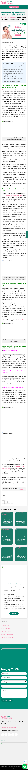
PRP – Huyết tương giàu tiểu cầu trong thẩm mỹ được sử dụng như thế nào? (7, 557)
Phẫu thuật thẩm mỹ (6, 631)
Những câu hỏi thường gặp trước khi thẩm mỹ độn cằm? (13, 74)
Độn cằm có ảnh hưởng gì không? (12, 81)
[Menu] (26, 2)
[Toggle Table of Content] (23, 64)
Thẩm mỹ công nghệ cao (7, 637)
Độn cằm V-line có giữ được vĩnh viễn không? (13, 79)
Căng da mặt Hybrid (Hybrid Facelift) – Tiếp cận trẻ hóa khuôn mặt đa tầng (21, 557)
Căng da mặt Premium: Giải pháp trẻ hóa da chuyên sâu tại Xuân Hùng (7, 521)
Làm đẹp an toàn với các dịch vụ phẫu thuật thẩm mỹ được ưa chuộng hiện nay (21, 539)
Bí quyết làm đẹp (5, 628)
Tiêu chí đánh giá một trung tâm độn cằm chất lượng (13, 66)
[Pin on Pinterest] (12, 502)
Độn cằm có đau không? (10, 76)
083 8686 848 (12, 727)
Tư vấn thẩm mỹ (11, 17)
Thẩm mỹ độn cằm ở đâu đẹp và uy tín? (13, 69)
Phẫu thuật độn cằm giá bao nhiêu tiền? (12, 71)
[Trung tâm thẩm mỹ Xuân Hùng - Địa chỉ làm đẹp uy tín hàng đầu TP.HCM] (12, 2)
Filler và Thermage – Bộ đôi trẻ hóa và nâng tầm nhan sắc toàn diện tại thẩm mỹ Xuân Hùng (7, 539)
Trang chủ (3, 17)
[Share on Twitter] (6, 502)
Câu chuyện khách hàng (7, 634)
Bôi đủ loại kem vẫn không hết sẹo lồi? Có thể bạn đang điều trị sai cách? (21, 521)
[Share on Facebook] (3, 502)
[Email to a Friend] (9, 502)
